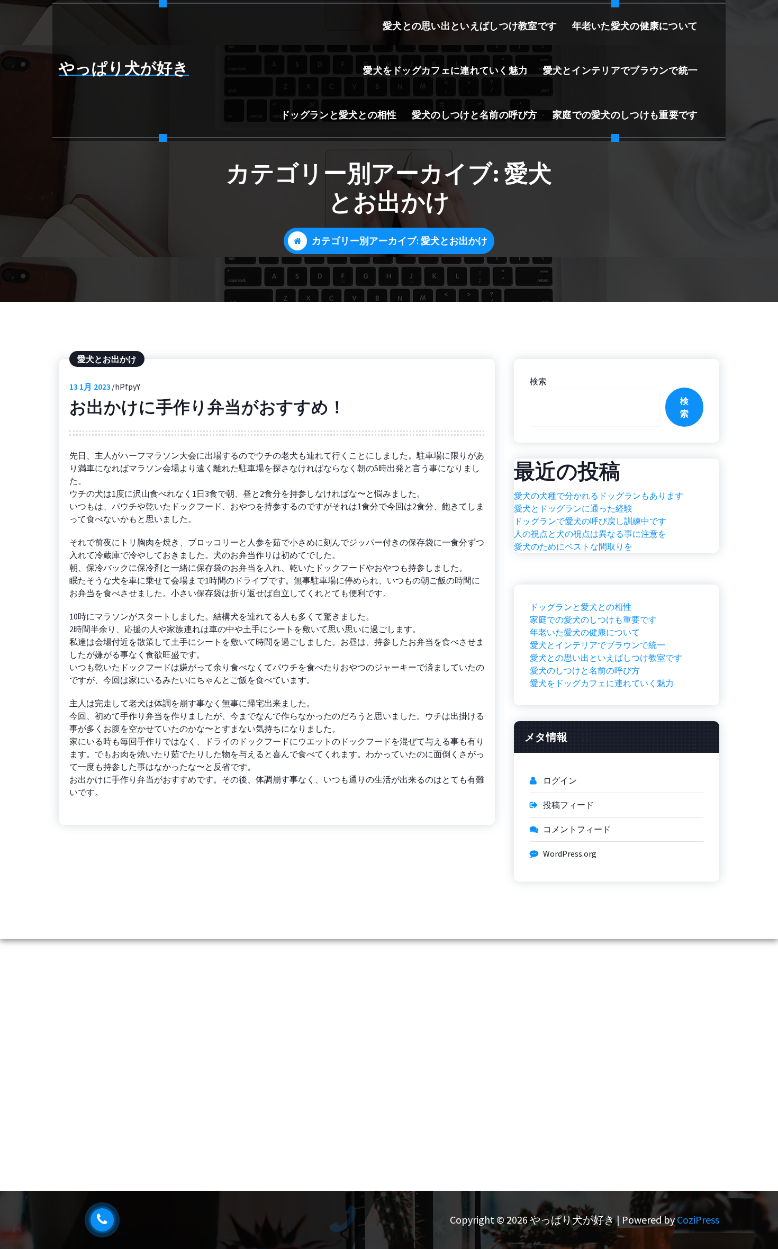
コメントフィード (577, 829)
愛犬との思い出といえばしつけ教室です (470, 26)
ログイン (560, 780)
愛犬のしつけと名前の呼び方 (475, 115)
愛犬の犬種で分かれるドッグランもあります (598, 495)
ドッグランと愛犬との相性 (339, 115)
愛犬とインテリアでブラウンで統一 (620, 70)
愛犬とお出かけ (107, 359)
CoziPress (698, 1219)
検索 (538, 381)
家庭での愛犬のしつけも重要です (625, 115)
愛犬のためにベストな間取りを (573, 546)
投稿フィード (568, 804)
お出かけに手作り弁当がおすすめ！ (207, 407)
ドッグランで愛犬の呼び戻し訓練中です (590, 521)
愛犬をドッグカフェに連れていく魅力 (445, 70)
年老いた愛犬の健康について (635, 26)
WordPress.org (569, 853)
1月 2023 (90, 386)
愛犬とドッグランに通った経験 (573, 508)
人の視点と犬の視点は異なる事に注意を (590, 533)
